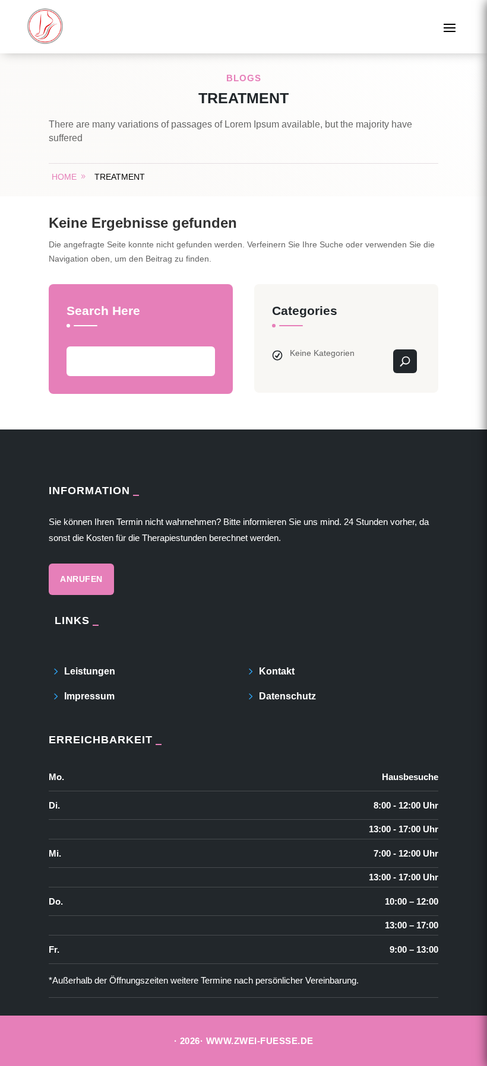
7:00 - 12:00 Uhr (406, 853)
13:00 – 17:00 (411, 926)
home (64, 177)
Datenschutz (287, 696)
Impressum (89, 696)
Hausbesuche (410, 777)
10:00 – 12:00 (411, 901)
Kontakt (277, 671)
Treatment (119, 177)
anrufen (81, 579)
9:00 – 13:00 (414, 949)
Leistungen (89, 671)
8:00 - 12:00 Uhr (406, 805)
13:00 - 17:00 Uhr (403, 830)
